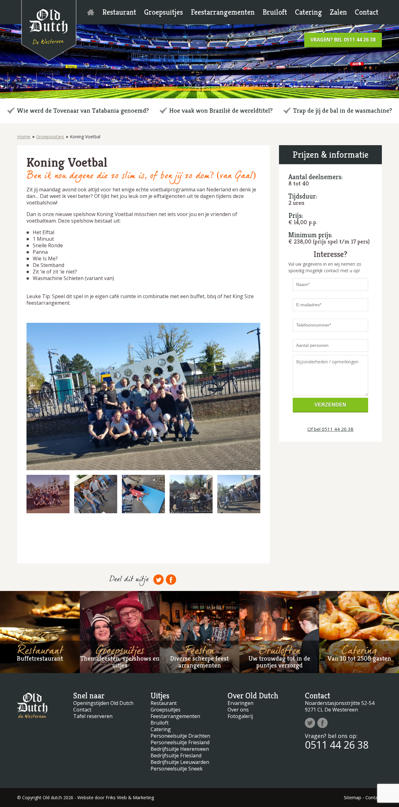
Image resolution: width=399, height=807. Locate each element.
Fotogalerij (240, 716)
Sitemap (352, 797)
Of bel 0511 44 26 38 (330, 429)
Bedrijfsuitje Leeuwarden (180, 762)
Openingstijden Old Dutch (103, 703)
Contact (366, 12)
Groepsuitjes (163, 12)
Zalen (338, 12)
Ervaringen (240, 703)
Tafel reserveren (93, 716)
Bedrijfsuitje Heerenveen (180, 748)
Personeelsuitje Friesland (180, 742)
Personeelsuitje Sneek (177, 768)
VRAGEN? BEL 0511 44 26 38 (343, 39)
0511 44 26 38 (336, 744)
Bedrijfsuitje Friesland (176, 755)
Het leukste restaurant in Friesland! (90, 12)
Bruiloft (274, 12)
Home (24, 136)
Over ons (238, 709)
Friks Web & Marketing (130, 797)
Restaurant (119, 12)
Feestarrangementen (223, 12)
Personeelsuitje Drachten (180, 735)
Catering (308, 12)
